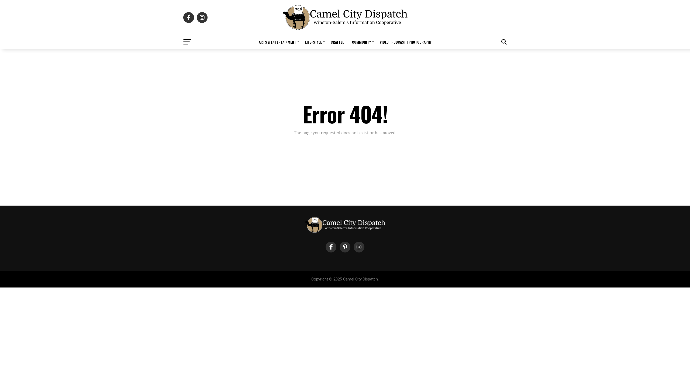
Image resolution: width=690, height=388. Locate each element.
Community (361, 42)
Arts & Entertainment (277, 42)
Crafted (337, 42)
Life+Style (313, 42)
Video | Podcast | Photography (406, 42)
